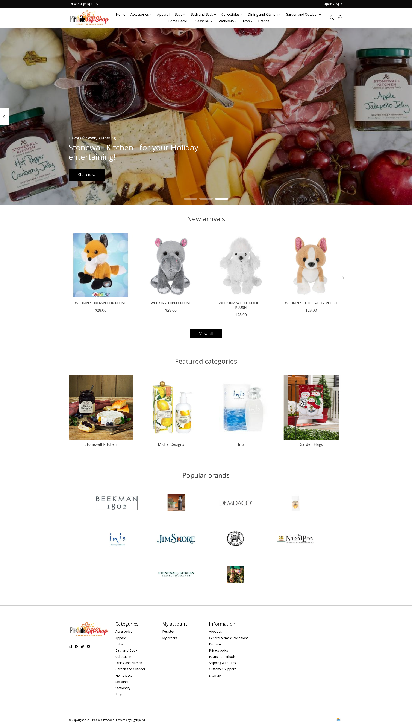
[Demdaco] (236, 504)
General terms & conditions (228, 638)
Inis (241, 444)
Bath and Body (126, 650)
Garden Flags (311, 444)
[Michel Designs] (236, 539)
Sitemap (215, 675)
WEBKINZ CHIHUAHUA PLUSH (311, 302)
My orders (169, 638)
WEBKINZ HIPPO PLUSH (171, 302)
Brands (263, 21)
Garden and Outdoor (130, 669)
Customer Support (222, 669)
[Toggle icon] (332, 18)
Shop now (86, 174)
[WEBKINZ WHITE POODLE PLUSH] (241, 265)
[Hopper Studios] (295, 504)
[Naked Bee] (295, 539)
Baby (119, 644)
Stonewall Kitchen (101, 444)
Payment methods (222, 656)
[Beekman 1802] (117, 504)
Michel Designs (171, 444)
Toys (119, 694)
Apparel (163, 14)
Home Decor (124, 675)
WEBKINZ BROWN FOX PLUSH (101, 302)
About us (215, 631)
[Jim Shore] (176, 539)
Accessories (123, 631)
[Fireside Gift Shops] (89, 17)
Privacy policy (218, 650)
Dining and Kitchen (128, 663)
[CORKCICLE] (176, 504)
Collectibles (123, 656)
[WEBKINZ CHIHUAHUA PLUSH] (311, 265)
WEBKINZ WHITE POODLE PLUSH (241, 305)
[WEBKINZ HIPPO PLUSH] (171, 265)
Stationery (122, 688)
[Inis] (117, 539)
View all (206, 333)
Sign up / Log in (333, 4)
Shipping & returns (222, 663)
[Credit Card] (338, 720)
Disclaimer (216, 644)
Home (120, 14)
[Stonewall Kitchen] (176, 575)
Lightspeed (138, 720)
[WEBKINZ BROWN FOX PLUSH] (101, 265)
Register (168, 631)
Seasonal (121, 681)
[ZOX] (236, 575)
